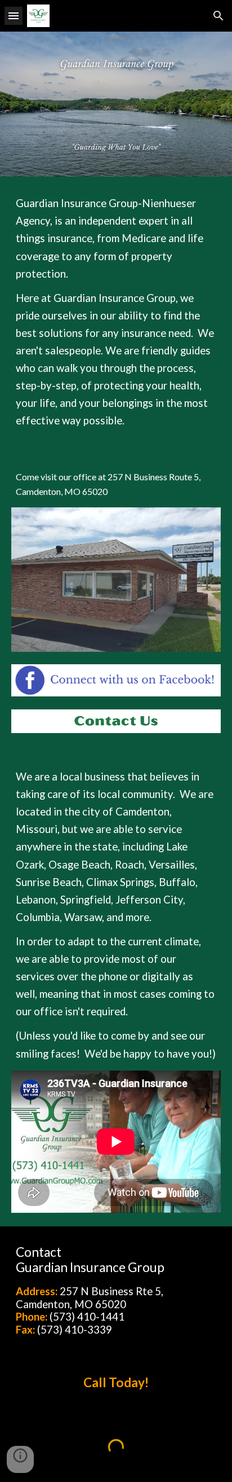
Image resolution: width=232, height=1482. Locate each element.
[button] (13, 15)
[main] (116, 312)
